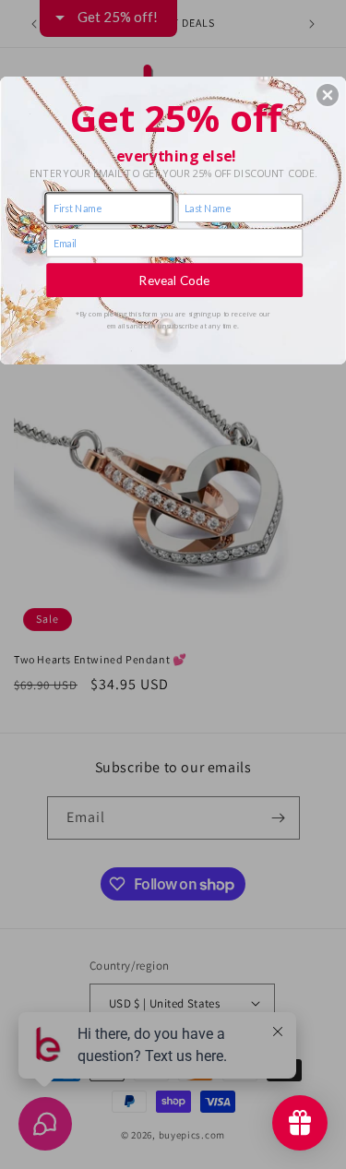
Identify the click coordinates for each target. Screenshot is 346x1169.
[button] (327, 95)
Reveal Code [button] (174, 279)
